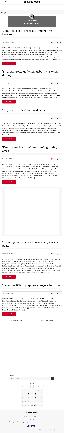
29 (35, 405)
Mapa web (44, 429)
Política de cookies (50, 429)
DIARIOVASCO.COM (32, 413)
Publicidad (38, 429)
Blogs (3, 12)
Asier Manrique (32, 20)
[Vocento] (32, 426)
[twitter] (33, 419)
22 (35, 401)
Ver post (9, 63)
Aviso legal (16, 429)
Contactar (10, 429)
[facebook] (30, 419)
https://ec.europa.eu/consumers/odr (46, 422)
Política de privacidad (31, 429)
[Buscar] (52, 378)
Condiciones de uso (22, 429)
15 (35, 398)
